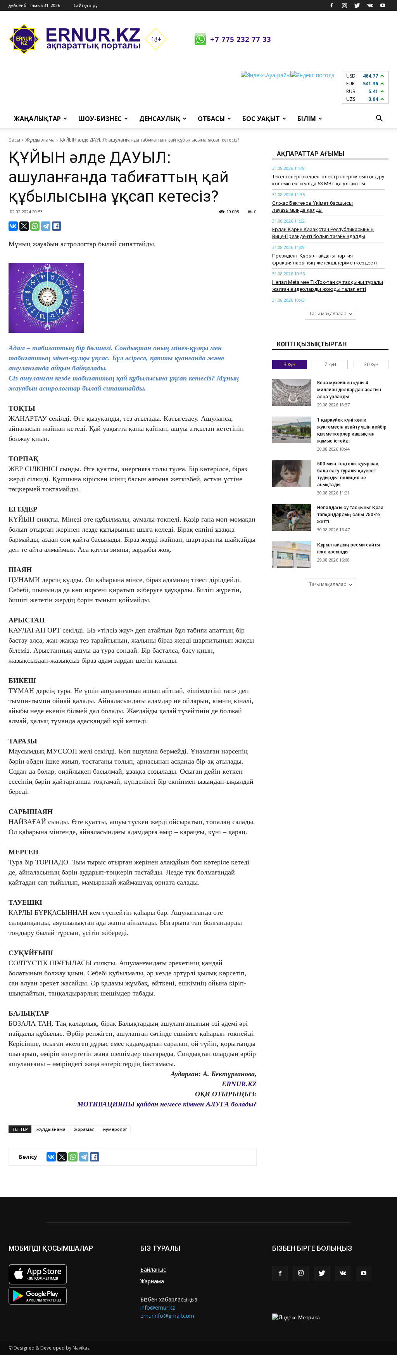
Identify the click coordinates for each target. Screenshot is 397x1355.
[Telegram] (45, 226)
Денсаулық (159, 118)
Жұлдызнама (40, 140)
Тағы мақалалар (328, 313)
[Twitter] (357, 5)
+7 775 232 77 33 (240, 39)
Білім (306, 118)
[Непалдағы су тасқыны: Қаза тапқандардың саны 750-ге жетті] (291, 517)
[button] (379, 118)
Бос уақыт (261, 118)
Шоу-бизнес (100, 118)
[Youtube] (382, 5)
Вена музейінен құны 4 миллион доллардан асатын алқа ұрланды (349, 389)
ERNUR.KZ (239, 1084)
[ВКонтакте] (13, 226)
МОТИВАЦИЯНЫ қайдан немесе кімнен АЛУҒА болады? (167, 1104)
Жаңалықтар (37, 118)
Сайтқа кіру (86, 5)
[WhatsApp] (35, 226)
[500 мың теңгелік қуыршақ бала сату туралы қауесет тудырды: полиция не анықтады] (291, 473)
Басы (14, 140)
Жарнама (152, 1281)
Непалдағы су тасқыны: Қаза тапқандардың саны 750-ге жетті (350, 514)
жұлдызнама (51, 1129)
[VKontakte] (370, 5)
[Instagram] (344, 5)
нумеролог (115, 1129)
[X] (24, 226)
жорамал (84, 1129)
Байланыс (153, 1269)
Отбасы (211, 118)
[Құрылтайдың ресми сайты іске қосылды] (291, 554)
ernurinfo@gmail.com (167, 1315)
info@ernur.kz (157, 1307)
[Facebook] (331, 5)
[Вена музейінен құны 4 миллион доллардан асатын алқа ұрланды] (291, 392)
